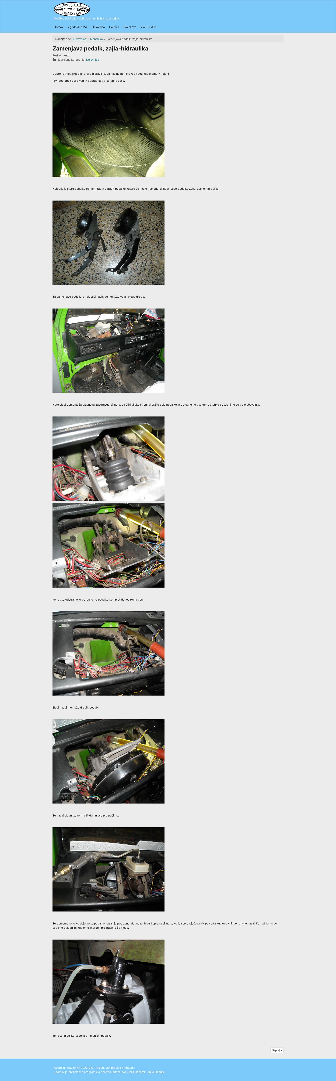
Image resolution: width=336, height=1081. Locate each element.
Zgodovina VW (78, 27)
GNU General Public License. (146, 1072)
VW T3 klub (148, 27)
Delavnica (98, 27)
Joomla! (59, 1072)
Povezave (129, 27)
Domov (59, 27)
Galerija (114, 27)
